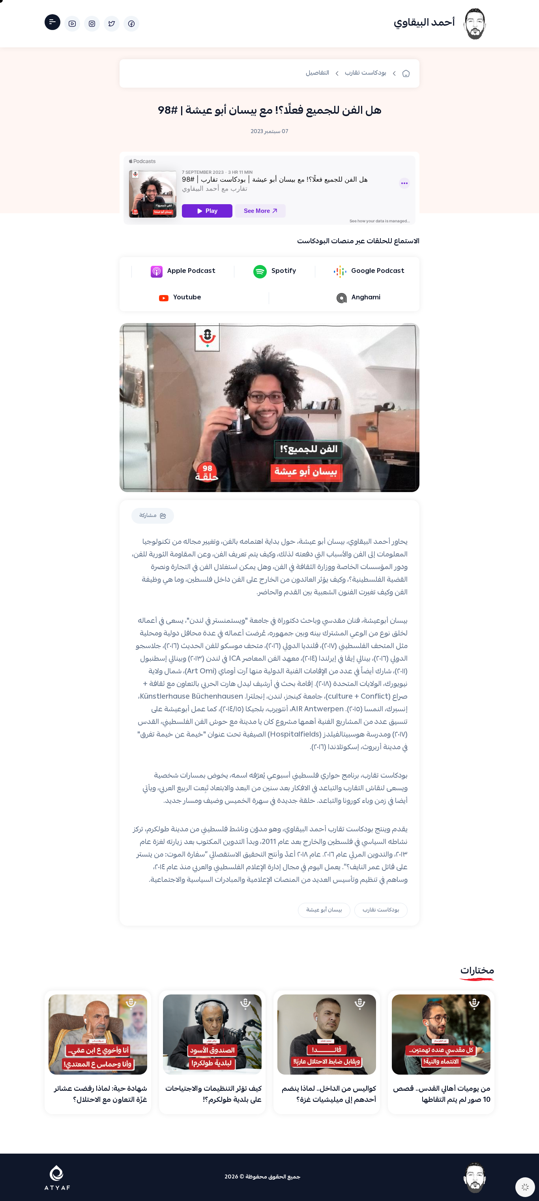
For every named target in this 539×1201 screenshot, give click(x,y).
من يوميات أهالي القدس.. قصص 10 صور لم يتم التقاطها (441, 1095)
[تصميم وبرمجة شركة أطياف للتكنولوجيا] (57, 1177)
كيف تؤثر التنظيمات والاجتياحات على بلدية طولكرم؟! (213, 1095)
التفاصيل (317, 73)
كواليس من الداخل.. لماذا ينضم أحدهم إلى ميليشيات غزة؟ (329, 1095)
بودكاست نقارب (381, 910)
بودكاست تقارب (365, 73)
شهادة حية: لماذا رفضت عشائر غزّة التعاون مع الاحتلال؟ (100, 1095)
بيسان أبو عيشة (324, 910)
